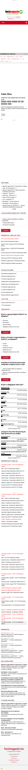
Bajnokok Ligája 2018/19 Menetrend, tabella (12, 592)
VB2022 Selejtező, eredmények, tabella (11, 519)
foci (22, 101)
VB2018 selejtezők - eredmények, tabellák (12, 612)
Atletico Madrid (7, 324)
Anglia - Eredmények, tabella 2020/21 (10, 503)
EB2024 (2, 61)
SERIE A (21, 56)
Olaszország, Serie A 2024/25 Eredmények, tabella (14, 252)
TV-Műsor (18, 17)
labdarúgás (4, 103)
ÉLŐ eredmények (6, 305)
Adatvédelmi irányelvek (14, 760)
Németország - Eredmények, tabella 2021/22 (12, 478)
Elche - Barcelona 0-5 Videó (8, 727)
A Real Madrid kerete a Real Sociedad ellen (12, 685)
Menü (3, 22)
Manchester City (7, 350)
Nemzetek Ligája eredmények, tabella (10, 590)
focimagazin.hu (14, 749)
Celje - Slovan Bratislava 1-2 (10, 188)
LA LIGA (16, 56)
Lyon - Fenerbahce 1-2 (8, 199)
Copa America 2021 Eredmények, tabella (11, 526)
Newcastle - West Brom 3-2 (10, 195)
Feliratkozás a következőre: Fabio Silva (1, 119)
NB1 (1, 56)
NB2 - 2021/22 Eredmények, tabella (10, 468)
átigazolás (14, 101)
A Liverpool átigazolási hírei (8, 279)
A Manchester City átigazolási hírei (10, 284)
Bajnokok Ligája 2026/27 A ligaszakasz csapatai (15, 186)
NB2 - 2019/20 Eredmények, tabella (10, 557)
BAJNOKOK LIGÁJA (15, 58)
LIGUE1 (8, 58)
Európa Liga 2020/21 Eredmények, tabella (11, 517)
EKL (23, 58)
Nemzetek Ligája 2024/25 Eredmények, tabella (13, 260)
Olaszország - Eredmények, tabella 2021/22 (12, 475)
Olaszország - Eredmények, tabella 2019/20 (12, 564)
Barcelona (5, 320)
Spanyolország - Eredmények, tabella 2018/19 (13, 581)
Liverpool (5, 345)
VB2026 (6, 61)
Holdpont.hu (10, 18)
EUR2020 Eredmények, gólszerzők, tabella (12, 523)
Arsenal (5, 343)
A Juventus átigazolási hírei (8, 289)
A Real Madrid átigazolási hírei (8, 273)
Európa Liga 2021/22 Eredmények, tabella (11, 485)
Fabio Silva (4, 101)
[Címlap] (14, 12)
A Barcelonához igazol (8, 222)
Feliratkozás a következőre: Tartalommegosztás (1, 768)
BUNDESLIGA (3, 58)
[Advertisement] (14, 38)
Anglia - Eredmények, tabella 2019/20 (10, 562)
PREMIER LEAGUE (10, 56)
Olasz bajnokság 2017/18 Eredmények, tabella (13, 605)
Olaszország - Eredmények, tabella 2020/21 (12, 505)
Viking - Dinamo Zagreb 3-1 (9, 197)
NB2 (4, 56)
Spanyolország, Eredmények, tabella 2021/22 (12, 471)
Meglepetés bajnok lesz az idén (11, 326)
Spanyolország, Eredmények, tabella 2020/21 (12, 500)
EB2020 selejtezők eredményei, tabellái (11, 588)
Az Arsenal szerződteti (9, 225)
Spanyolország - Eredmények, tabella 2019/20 (13, 560)
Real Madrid (6, 322)
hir (19, 101)
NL (10, 61)
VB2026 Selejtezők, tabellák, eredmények (11, 263)
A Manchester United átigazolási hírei (10, 281)
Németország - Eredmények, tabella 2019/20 (12, 567)
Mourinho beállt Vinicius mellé (9, 691)
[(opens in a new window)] (8, 302)
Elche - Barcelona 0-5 (7, 732)
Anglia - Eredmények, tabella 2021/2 (10, 473)
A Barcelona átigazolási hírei (8, 276)
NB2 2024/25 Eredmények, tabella (9, 241)
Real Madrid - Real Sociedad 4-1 (11, 203)
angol (9, 103)
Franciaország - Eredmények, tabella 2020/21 (12, 510)
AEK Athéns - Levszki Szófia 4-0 (11, 201)
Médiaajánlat (14, 762)
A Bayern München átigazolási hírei (10, 295)
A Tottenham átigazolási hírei (8, 287)
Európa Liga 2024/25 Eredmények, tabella (11, 258)
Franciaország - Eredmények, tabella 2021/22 (12, 480)
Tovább (3, 115)
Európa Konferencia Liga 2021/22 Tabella (11, 487)
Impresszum (14, 758)
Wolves (9, 101)
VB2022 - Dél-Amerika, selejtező (9, 521)
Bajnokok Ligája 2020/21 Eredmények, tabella (12, 514)
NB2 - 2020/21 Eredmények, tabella (10, 498)
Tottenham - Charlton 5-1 (9, 193)
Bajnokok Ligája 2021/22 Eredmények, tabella (12, 482)
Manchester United (7, 347)
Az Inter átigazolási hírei (7, 292)
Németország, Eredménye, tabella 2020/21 (12, 507)
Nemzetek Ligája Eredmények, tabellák (11, 512)
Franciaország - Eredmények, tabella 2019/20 (12, 569)
